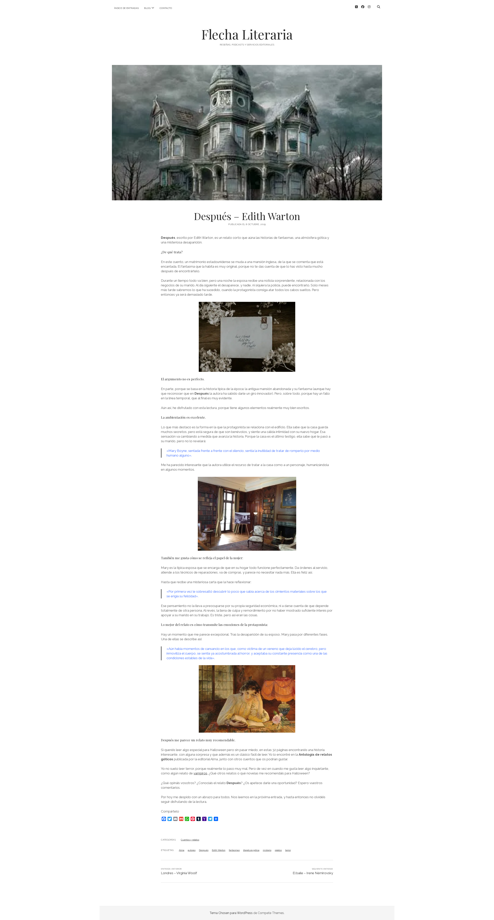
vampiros (200, 773)
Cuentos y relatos (190, 839)
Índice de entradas (126, 8)
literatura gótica (251, 850)
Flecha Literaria (247, 34)
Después (203, 850)
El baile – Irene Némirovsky (313, 873)
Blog (147, 8)
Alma (181, 850)
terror (288, 850)
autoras (191, 850)
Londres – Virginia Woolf (179, 873)
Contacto (166, 8)
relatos (278, 850)
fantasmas (234, 850)
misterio (267, 850)
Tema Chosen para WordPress (231, 913)
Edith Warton (218, 850)
